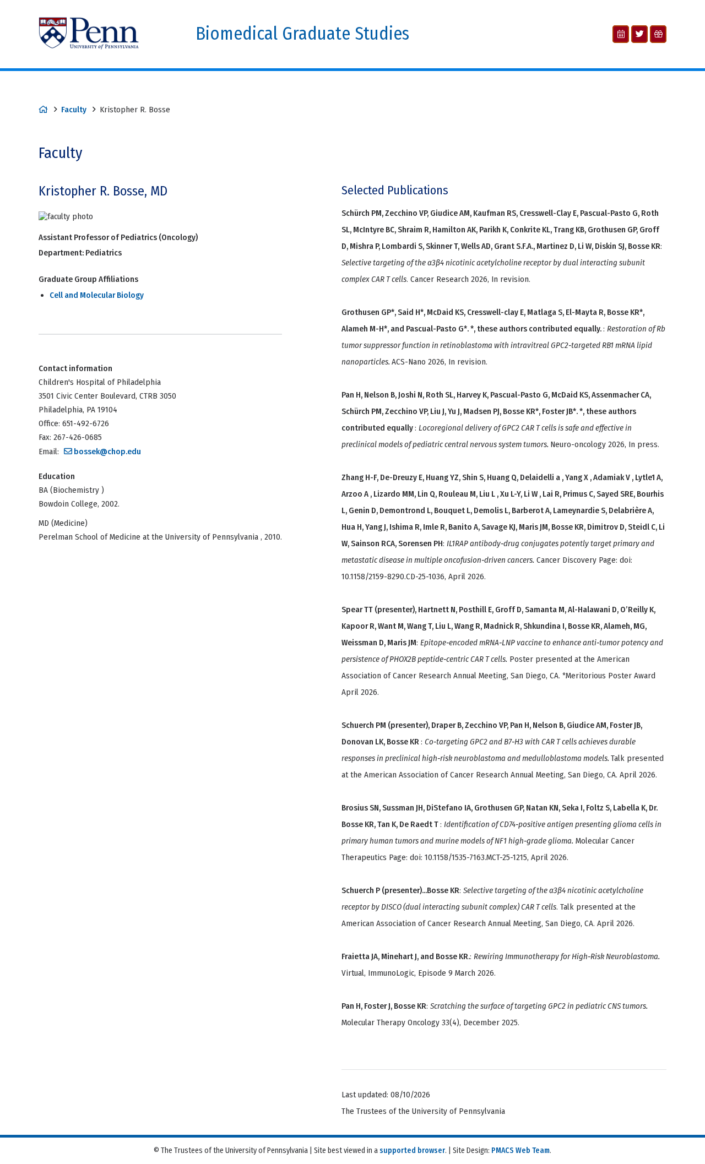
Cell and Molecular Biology (97, 295)
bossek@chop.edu (107, 451)
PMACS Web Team (520, 1150)
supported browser (412, 1150)
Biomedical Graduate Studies (302, 34)
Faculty (73, 110)
